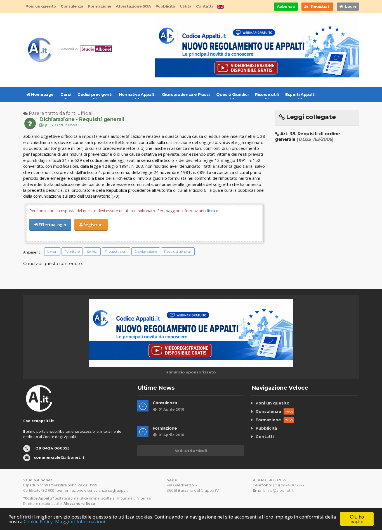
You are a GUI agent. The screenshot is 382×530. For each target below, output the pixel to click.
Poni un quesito (40, 6)
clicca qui (213, 210)
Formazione (99, 6)
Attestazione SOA (133, 6)
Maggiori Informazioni (80, 521)
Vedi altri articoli (191, 450)
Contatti (204, 6)
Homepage (42, 94)
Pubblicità (165, 6)
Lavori (52, 251)
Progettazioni (116, 251)
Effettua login (52, 224)
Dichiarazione (146, 251)
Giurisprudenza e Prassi (185, 94)
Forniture (72, 251)
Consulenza (72, 6)
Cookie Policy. (39, 521)
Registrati (92, 224)
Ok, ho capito (357, 519)
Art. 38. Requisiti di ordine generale (307, 136)
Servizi (92, 251)
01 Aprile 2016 (171, 409)
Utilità (186, 6)
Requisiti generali (178, 251)
